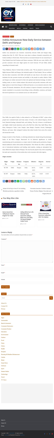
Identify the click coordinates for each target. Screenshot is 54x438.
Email (3, 272)
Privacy (3, 309)
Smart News (4, 363)
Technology (4, 374)
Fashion (25, 28)
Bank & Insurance (40, 25)
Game (2, 343)
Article (19, 28)
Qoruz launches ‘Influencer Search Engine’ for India (8, 214)
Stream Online (5, 371)
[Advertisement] (27, 105)
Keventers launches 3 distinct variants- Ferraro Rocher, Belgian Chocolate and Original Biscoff (40, 191)
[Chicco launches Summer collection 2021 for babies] (45, 202)
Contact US (4, 306)
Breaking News (13, 25)
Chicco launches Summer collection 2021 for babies (44, 215)
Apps (2, 317)
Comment (4, 239)
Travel (37, 28)
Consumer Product (6, 329)
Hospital (3, 351)
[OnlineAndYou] (2, 26)
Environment (4, 334)
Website (3, 279)
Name (3, 265)
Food (2, 340)
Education (12, 28)
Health (31, 28)
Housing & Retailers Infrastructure (10, 354)
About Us (3, 303)
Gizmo (3, 346)
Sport (2, 368)
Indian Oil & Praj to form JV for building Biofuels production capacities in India (14, 190)
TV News (3, 380)
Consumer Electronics (7, 326)
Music (2, 360)
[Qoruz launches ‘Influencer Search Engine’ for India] (9, 202)
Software (3, 365)
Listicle (3, 357)
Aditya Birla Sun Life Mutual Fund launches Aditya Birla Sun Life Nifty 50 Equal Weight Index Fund (26, 216)
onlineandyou (11, 45)
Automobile (22, 25)
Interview (30, 25)
